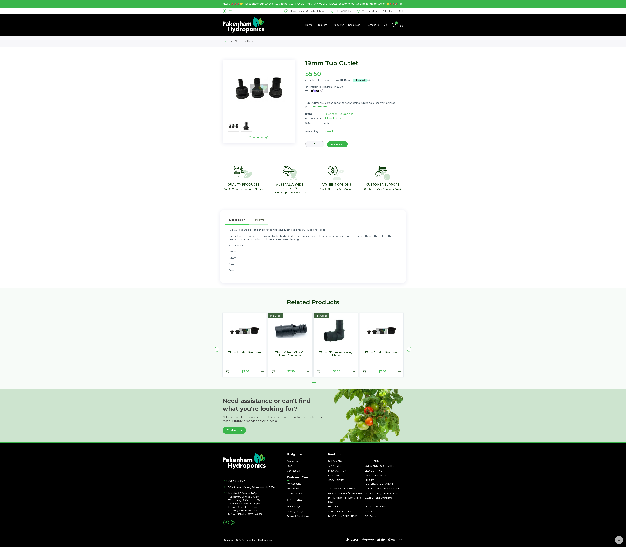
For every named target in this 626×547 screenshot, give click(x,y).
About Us (339, 24)
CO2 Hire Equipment (340, 511)
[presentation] (217, 349)
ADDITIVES (334, 465)
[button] (314, 383)
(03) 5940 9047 (237, 481)
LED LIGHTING (373, 470)
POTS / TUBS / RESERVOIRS (381, 493)
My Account (294, 483)
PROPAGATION (337, 470)
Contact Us (373, 24)
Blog (289, 465)
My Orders (293, 488)
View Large (256, 137)
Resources (354, 24)
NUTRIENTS (372, 461)
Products (322, 24)
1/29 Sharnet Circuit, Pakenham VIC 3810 (251, 487)
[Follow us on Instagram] (230, 11)
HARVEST (334, 506)
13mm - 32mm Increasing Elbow (336, 354)
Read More (320, 106)
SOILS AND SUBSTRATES (379, 465)
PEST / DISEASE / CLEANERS (345, 493)
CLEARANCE (335, 461)
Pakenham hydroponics (338, 113)
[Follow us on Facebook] (225, 11)
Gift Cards (370, 516)
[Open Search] (385, 25)
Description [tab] (237, 219)
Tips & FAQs (293, 506)
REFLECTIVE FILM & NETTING (382, 488)
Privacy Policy (295, 511)
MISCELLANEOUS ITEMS (343, 516)
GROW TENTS (336, 480)
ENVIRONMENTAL (376, 475)
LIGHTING (334, 475)
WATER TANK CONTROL (379, 498)
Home (309, 24)
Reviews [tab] (258, 219)
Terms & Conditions (298, 516)
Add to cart (337, 144)
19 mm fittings (332, 118)
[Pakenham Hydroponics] (251, 466)
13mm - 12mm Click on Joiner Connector (290, 354)
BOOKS (369, 511)
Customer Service (297, 493)
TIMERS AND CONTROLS (343, 488)
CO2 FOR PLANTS (375, 506)
